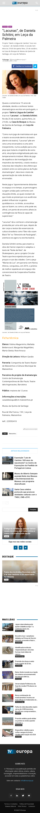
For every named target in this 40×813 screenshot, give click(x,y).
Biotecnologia (20, 631)
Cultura (5, 26)
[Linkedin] (17, 795)
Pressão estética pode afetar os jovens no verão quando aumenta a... (25, 721)
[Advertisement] (20, 16)
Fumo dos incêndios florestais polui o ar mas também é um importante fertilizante (19, 574)
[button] (37, 3)
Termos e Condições (10, 804)
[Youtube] (29, 795)
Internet (18, 713)
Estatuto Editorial (10, 806)
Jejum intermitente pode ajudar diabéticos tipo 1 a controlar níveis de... (24, 626)
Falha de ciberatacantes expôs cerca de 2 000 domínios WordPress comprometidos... (26, 709)
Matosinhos (12, 433)
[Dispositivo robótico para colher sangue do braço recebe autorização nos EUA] (7, 733)
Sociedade (19, 642)
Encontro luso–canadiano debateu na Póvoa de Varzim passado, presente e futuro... (25, 638)
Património (6, 463)
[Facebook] (11, 795)
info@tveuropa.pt (27, 780)
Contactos (31, 806)
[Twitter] (23, 795)
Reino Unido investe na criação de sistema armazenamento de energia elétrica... (26, 674)
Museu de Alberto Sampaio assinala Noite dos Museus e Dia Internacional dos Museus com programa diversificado (26, 478)
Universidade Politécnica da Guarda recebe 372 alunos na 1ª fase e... (25, 686)
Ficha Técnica (22, 806)
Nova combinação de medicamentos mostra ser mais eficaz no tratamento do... (26, 697)
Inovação (18, 678)
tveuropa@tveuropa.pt (18, 59)
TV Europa (5, 59)
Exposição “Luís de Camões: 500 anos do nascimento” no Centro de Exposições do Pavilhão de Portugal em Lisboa (25, 463)
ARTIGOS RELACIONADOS (20, 451)
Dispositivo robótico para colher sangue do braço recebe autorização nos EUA (25, 732)
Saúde (6, 536)
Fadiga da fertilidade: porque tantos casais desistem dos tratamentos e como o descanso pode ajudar (19, 531)
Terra (6, 579)
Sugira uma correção (31, 429)
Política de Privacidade (27, 804)
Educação (18, 690)
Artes (10, 26)
